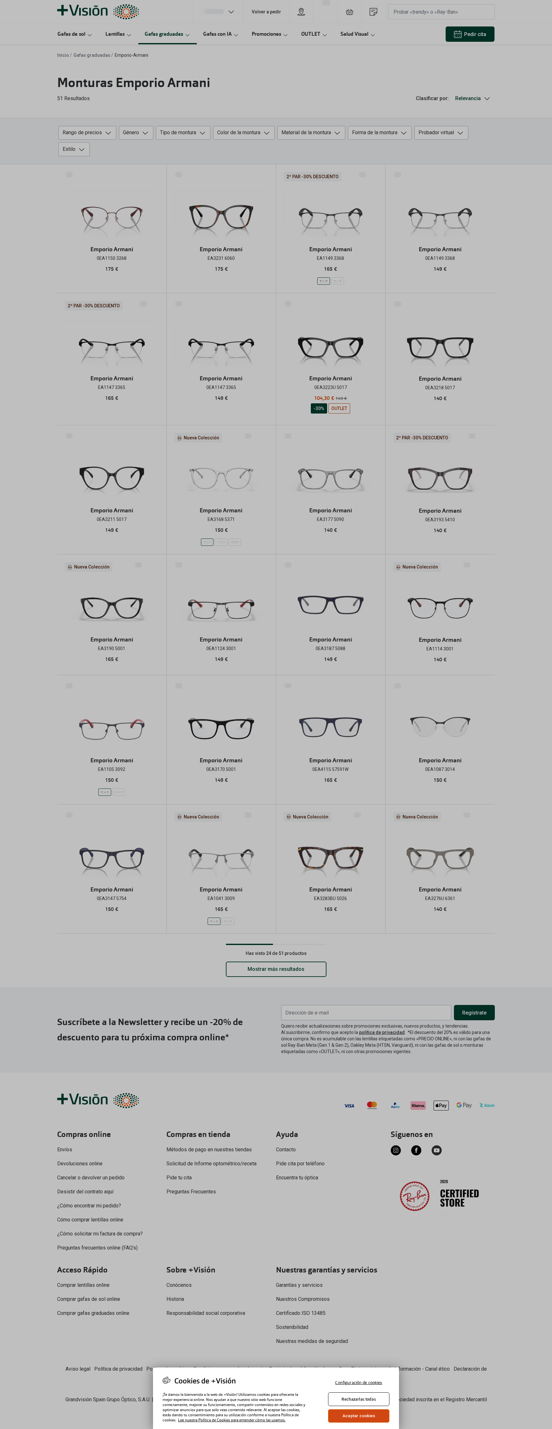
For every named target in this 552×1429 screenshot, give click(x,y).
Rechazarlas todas (358, 1399)
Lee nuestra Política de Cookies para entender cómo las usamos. (232, 1420)
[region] (276, 1398)
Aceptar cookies (358, 1415)
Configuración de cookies (358, 1382)
